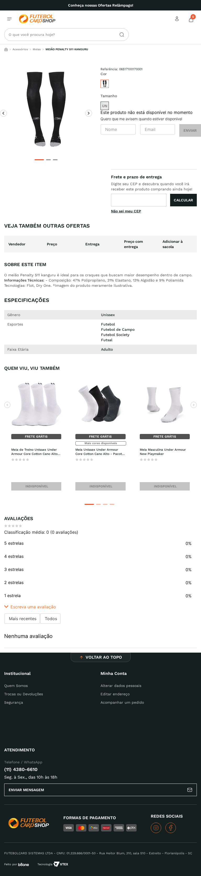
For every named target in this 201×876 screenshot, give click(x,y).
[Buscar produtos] (120, 34)
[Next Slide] (194, 405)
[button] (89, 504)
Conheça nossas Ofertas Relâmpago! (100, 5)
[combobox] (66, 34)
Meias (37, 49)
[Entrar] (177, 19)
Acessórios (20, 49)
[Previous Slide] (7, 405)
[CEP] (154, 190)
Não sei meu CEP (126, 211)
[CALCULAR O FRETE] (183, 200)
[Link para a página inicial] (6, 49)
